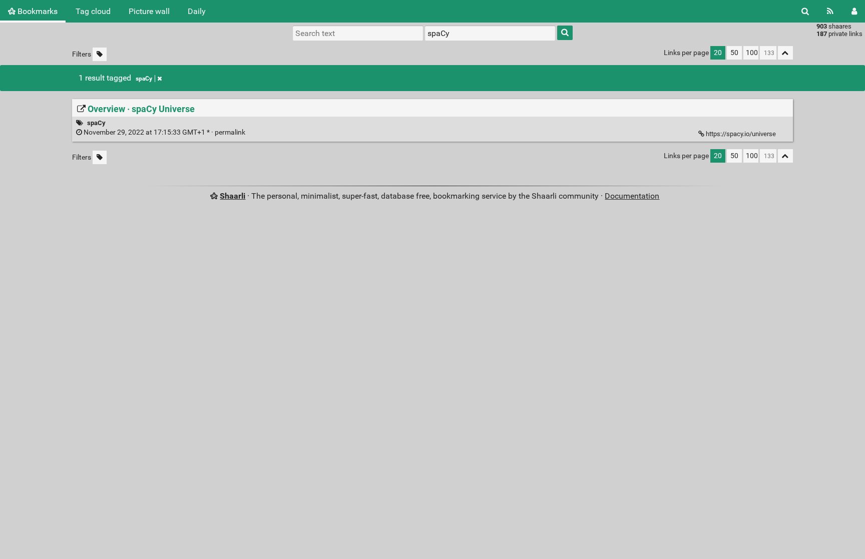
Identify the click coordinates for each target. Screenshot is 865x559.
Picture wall (149, 11)
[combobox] (490, 33)
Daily (197, 11)
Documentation (632, 196)
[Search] (805, 11)
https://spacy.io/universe (740, 134)
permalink (164, 132)
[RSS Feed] (830, 11)
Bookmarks (37, 11)
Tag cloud (93, 11)
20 (718, 53)
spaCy (144, 78)
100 (752, 53)
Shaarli (232, 196)
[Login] (854, 11)
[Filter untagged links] (100, 54)
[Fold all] (785, 53)
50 (734, 53)
